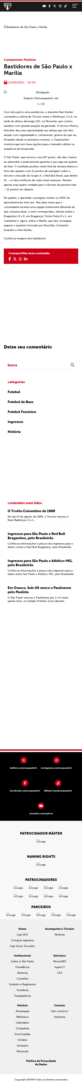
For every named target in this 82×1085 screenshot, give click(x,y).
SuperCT (59, 967)
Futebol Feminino (22, 412)
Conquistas (22, 1028)
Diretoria (22, 973)
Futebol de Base (20, 402)
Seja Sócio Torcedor (22, 946)
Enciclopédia (22, 1034)
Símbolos (22, 1045)
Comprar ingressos (22, 940)
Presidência (22, 967)
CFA (59, 973)
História (14, 432)
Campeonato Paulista (20, 59)
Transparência (22, 996)
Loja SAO (22, 934)
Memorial (22, 1051)
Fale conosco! (59, 1011)
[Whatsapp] (20, 259)
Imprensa (59, 1017)
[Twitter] (54, 6)
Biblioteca (22, 1017)
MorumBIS (59, 961)
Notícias (60, 934)
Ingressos (15, 422)
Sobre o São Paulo (22, 961)
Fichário (22, 1040)
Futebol (14, 392)
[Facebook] (49, 6)
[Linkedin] (25, 259)
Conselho (22, 978)
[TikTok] (65, 6)
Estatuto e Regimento (22, 984)
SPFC (7, 7)
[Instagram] (60, 6)
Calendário (22, 1022)
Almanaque (22, 1011)
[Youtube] (44, 6)
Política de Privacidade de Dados (41, 1062)
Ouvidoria (22, 990)
